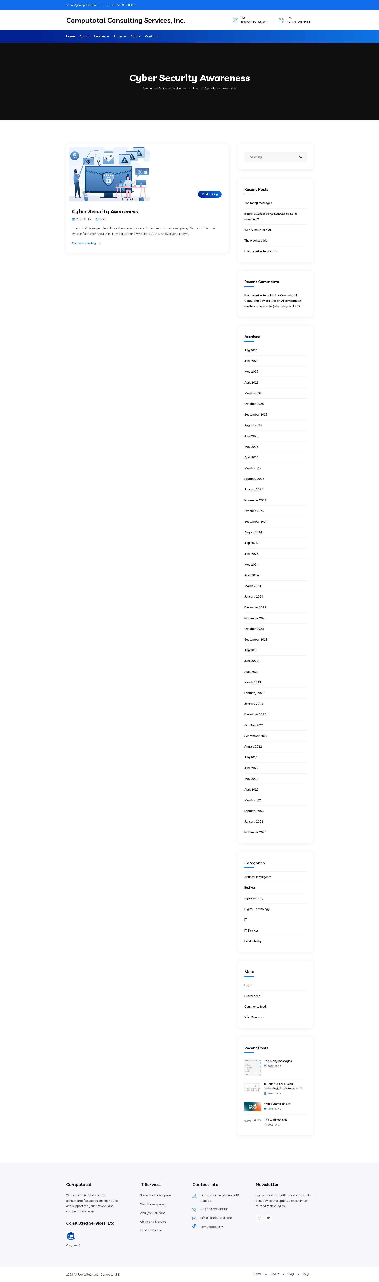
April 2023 (251, 672)
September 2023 (255, 639)
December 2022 (255, 714)
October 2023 (254, 629)
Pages (118, 36)
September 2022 (255, 736)
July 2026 (251, 350)
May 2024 (251, 564)
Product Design (151, 1230)
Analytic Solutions (152, 1213)
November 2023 (255, 618)
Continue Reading (84, 243)
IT (245, 919)
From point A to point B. (260, 251)
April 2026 (251, 382)
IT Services (251, 930)
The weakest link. (255, 240)
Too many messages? (258, 203)
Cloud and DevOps (153, 1221)
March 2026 (252, 393)
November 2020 (255, 832)
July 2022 (251, 757)
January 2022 (253, 821)
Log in (248, 985)
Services (100, 36)
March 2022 (252, 800)
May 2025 (251, 447)
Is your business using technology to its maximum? (283, 1086)
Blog (134, 36)
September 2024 (255, 521)
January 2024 (253, 596)
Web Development (153, 1204)
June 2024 (251, 554)
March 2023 (252, 682)
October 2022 (254, 725)
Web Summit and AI (257, 230)
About (84, 36)
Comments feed (255, 1006)
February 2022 (254, 811)
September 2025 (255, 414)
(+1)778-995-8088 (214, 1209)
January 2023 (253, 704)
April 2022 (251, 789)
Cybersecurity (253, 898)
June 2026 (251, 361)
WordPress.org (254, 1017)
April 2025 (251, 457)
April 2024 (251, 575)
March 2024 (252, 586)
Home (70, 36)
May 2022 (251, 779)
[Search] (304, 154)
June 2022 (251, 768)
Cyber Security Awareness (105, 211)
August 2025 (253, 425)
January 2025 (253, 489)
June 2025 (251, 436)
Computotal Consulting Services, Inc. (125, 20)
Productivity (210, 194)
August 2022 (253, 746)
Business (250, 887)
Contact (151, 36)
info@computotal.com (84, 5)
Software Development (157, 1195)
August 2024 (253, 532)
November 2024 (255, 500)
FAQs (306, 1274)
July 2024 (251, 543)
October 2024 (254, 511)
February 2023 (254, 693)
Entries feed (252, 996)
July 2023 (251, 650)
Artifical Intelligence (257, 877)
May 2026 (251, 371)
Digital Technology (257, 909)
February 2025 (254, 479)
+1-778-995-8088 (123, 5)
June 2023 (251, 661)
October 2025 (254, 404)
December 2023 (255, 607)
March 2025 (252, 468)
